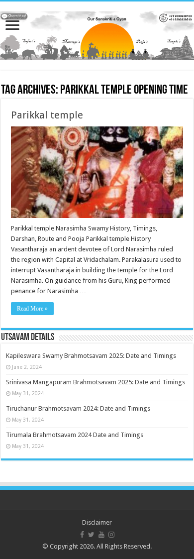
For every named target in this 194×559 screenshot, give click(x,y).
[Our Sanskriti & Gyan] (97, 34)
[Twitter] (91, 535)
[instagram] (111, 535)
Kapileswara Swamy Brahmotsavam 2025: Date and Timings (91, 355)
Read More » (32, 308)
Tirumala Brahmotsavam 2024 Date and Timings (74, 435)
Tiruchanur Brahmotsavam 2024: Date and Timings (78, 408)
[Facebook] (82, 535)
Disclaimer (97, 522)
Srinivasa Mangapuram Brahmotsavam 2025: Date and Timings (95, 382)
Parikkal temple (47, 115)
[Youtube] (101, 535)
